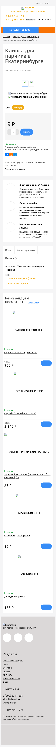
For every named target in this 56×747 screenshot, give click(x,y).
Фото (5, 682)
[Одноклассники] (11, 154)
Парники (11, 270)
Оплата (6, 671)
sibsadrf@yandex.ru (12, 699)
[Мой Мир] (15, 154)
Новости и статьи (11, 678)
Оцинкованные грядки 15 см (20, 352)
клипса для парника (18, 283)
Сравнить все (33, 302)
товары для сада (16, 278)
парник (33, 278)
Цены (5, 664)
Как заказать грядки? (13, 660)
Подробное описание (15, 169)
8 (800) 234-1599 (15, 19)
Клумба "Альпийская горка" (20, 413)
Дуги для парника (14, 596)
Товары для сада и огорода (30, 266)
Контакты (7, 675)
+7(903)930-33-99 (43, 20)
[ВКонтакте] (7, 154)
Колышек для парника (17, 535)
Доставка (7, 668)
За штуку (18, 107)
